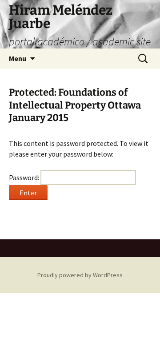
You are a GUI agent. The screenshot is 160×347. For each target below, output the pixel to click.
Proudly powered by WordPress (80, 275)
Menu (17, 58)
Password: (24, 177)
